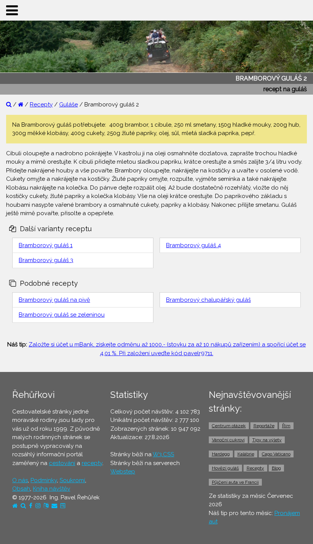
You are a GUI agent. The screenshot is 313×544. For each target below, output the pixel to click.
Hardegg (221, 454)
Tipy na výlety (267, 440)
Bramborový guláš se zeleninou (62, 314)
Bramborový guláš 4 (193, 245)
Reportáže (263, 425)
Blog (276, 468)
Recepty (41, 104)
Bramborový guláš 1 (46, 245)
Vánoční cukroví (228, 440)
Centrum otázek (229, 425)
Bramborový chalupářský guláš (208, 299)
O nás (20, 480)
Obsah (21, 488)
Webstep (122, 471)
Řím (286, 425)
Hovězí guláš (225, 468)
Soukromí (72, 480)
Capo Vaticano (276, 454)
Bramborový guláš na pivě (54, 299)
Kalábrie (245, 454)
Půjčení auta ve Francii (235, 482)
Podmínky (44, 480)
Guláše (68, 104)
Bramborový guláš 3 (46, 260)
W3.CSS (163, 454)
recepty (92, 463)
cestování (62, 463)
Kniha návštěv (51, 488)
